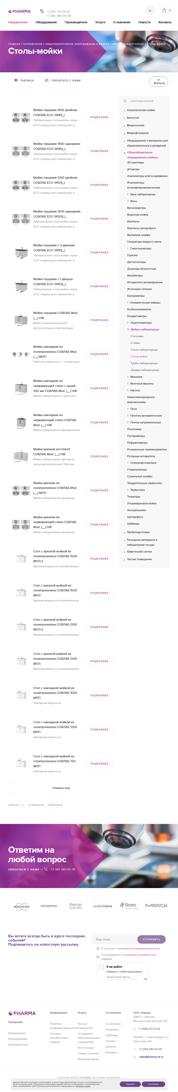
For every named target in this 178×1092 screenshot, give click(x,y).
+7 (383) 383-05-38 (150, 1049)
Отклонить (153, 1084)
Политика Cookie (83, 1086)
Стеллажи (137, 336)
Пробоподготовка (138, 532)
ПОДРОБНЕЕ (100, 117)
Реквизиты (112, 1029)
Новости (145, 22)
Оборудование (46, 22)
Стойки (135, 343)
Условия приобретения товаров (59, 1038)
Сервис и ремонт (88, 1053)
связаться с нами (24, 869)
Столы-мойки (139, 356)
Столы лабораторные (144, 350)
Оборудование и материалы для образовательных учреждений (147, 143)
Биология (133, 117)
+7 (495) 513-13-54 (149, 1029)
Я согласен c (130, 948)
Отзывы (110, 1041)
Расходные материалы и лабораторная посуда (142, 542)
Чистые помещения (139, 559)
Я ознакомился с (128, 957)
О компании (121, 22)
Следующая (53, 805)
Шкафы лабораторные (145, 370)
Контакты (165, 22)
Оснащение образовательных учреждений (89, 1038)
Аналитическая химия (141, 110)
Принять (130, 1084)
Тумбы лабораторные (144, 363)
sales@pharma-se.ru (151, 1057)
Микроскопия (135, 125)
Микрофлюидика (138, 133)
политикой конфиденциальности (139, 948)
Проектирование (88, 1059)
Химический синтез (139, 551)
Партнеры (112, 1035)
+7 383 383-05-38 (58, 16)
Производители (76, 22)
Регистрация (86, 1048)
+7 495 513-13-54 (58, 12)
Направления (17, 22)
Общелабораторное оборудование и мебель (142, 155)
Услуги (100, 22)
